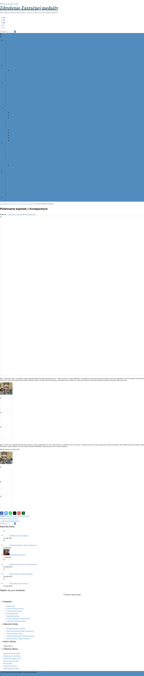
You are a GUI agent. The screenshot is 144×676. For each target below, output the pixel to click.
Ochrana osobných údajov (11, 668)
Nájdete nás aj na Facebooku (12, 656)
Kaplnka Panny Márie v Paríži (12, 658)
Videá (8, 105)
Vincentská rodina (8, 173)
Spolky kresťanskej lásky (14, 185)
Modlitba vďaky (11, 148)
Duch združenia (11, 48)
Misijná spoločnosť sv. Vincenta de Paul (18, 175)
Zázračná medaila (12, 110)
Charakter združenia (13, 45)
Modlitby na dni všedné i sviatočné (17, 168)
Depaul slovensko (12, 193)
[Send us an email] (4, 18)
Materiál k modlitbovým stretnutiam (17, 160)
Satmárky (9, 180)
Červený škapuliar (12, 123)
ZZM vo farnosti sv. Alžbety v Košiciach (18, 638)
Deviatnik (9, 155)
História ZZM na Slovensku (15, 60)
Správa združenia (12, 58)
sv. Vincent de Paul (15, 133)
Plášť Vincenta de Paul (10, 666)
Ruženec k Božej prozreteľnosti (16, 125)
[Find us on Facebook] (4, 20)
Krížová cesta (11, 158)
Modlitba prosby (11, 145)
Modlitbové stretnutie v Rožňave (16, 628)
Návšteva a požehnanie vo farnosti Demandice (20, 636)
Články (9, 85)
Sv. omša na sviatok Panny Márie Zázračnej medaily (25, 165)
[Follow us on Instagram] (3, 25)
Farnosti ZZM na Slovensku (15, 80)
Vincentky (9, 178)
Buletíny (9, 98)
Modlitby (5, 143)
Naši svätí (9, 128)
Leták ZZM (10, 95)
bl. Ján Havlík (14, 140)
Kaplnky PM (6, 65)
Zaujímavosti (10, 100)
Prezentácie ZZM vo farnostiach (16, 621)
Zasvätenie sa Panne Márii (14, 150)
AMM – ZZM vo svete (13, 63)
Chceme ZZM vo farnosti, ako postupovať (19, 73)
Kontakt (5, 198)
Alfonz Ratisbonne (15, 138)
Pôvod (12, 113)
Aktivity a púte (11, 606)
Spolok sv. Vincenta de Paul (15, 183)
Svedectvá (10, 75)
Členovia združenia (12, 53)
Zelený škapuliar (11, 120)
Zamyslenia (10, 90)
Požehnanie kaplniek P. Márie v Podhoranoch (20, 631)
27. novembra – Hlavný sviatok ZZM (17, 163)
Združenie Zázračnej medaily (29, 8)
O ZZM (5, 40)
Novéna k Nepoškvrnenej (14, 153)
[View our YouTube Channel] (4, 23)
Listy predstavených (12, 613)
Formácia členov (11, 55)
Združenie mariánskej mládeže (16, 188)
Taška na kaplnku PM (13, 78)
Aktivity (5, 83)
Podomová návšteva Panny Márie (17, 68)
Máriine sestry (11, 190)
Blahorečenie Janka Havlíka (11, 653)
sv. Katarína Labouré (16, 130)
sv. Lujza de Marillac (16, 135)
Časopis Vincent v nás (13, 93)
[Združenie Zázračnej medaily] (9, 4)
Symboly (12, 115)
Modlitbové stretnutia (13, 616)
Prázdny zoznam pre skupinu (18, 70)
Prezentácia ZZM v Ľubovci (15, 633)
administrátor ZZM (30, 214)
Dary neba (6, 108)
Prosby (5, 170)
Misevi (8, 195)
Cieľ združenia (11, 50)
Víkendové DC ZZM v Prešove (10, 521)
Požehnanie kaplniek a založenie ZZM (17, 516)
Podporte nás (11, 200)
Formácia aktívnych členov (14, 611)
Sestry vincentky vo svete (10, 661)
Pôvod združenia (12, 43)
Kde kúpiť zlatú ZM (15, 118)
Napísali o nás (11, 103)
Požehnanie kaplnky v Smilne (9, 518)
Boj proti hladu (7, 663)
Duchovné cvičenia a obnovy (15, 608)
